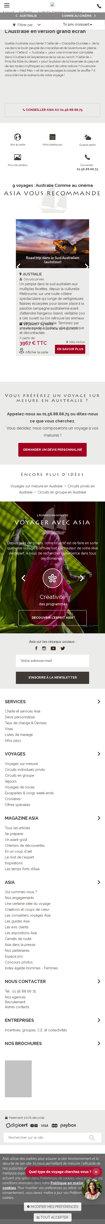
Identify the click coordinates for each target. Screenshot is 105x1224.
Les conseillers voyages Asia (28, 915)
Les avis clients (17, 927)
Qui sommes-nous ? (21, 892)
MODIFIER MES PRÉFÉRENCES (54, 1207)
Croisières (13, 799)
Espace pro (14, 956)
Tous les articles (17, 828)
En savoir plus (70, 349)
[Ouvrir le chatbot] (92, 1189)
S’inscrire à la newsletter (52, 677)
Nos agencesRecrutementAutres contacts (17, 1002)
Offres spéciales (17, 805)
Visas (9, 729)
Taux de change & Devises (26, 723)
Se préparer (14, 834)
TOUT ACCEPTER (54, 1217)
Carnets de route (18, 939)
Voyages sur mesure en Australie (36, 486)
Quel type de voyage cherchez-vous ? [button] (63, 1171)
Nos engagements (19, 898)
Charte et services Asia (22, 711)
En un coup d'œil (18, 851)
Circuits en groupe (19, 775)
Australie (28, 16)
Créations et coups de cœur (27, 909)
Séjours (11, 781)
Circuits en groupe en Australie (62, 492)
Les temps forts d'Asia (22, 869)
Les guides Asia (17, 921)
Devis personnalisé (20, 717)
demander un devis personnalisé (52, 449)
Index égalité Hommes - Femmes (31, 968)
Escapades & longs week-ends (29, 793)
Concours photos (19, 962)
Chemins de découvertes (25, 845)
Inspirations (14, 863)
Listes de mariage (19, 735)
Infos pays (13, 741)
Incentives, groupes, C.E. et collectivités (36, 1030)
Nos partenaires (17, 950)
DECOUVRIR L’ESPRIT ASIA (52, 617)
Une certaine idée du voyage (27, 904)
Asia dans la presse (20, 945)
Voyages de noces (20, 787)
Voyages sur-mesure (21, 764)
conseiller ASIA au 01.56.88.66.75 (54, 110)
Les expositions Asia (21, 933)
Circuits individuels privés (25, 770)
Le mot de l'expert (19, 857)
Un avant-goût (16, 840)
